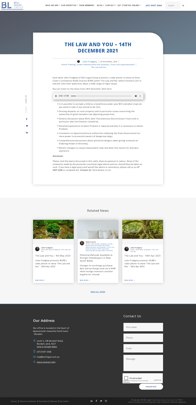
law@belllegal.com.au (48, 356)
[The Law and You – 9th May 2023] (53, 229)
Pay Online (64, 401)
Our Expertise (68, 5)
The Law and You (98, 67)
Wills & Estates (108, 250)
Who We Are (51, 5)
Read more (39, 280)
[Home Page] (11, 5)
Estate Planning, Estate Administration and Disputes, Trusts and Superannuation (98, 64)
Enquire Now (151, 387)
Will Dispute (97, 250)
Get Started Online (128, 5)
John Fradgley (89, 61)
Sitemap (53, 401)
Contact (110, 5)
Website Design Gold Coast (165, 400)
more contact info (46, 362)
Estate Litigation (101, 244)
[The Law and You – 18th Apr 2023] (142, 229)
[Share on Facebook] (26, 119)
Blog (100, 5)
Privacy (14, 401)
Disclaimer (43, 401)
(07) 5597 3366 (154, 5)
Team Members (86, 5)
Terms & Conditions (27, 401)
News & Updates (55, 249)
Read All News (98, 292)
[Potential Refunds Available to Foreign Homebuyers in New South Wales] (98, 229)
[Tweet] (26, 125)
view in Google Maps (47, 346)
